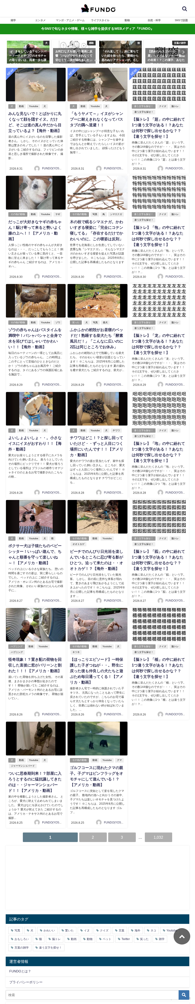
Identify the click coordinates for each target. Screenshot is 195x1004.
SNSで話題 (181, 20)
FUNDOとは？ (20, 971)
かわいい (49, 930)
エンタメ (40, 20)
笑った (75, 322)
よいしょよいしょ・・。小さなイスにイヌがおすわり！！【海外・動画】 (35, 443)
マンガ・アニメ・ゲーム (70, 20)
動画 (21, 106)
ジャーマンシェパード (23, 766)
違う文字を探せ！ (143, 106)
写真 (95, 214)
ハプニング (17, 646)
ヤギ (57, 214)
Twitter (126, 939)
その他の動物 (18, 214)
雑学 (13, 20)
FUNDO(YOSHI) (52, 168)
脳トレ (175, 106)
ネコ (153, 930)
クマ (119, 760)
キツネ (76, 652)
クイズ (162, 106)
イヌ (87, 930)
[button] (12, 52)
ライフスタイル (100, 20)
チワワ (116, 430)
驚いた (69, 930)
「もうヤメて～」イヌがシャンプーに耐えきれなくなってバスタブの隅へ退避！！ (96, 119)
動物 (127, 20)
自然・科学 (154, 20)
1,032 (158, 837)
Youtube (33, 106)
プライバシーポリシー (26, 982)
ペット (107, 939)
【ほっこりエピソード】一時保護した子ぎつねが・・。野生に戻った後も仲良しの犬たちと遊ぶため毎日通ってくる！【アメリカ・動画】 (96, 670)
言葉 (121, 930)
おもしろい (22, 939)
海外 (137, 930)
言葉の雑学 (22, 947)
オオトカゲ (78, 544)
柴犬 (105, 322)
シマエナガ (116, 214)
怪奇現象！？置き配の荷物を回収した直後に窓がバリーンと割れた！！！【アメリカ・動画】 (35, 665)
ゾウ (57, 322)
